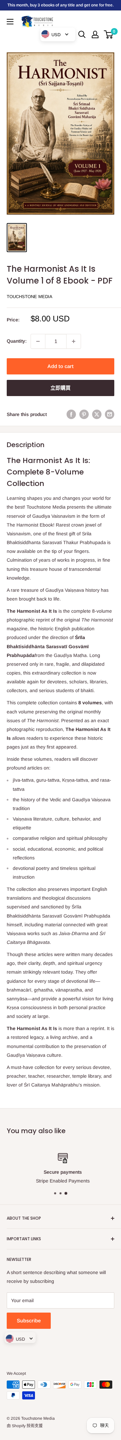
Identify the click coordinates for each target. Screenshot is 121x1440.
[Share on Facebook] (71, 414)
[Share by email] (109, 414)
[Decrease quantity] (38, 341)
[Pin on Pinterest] (84, 414)
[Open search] (82, 34)
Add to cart (60, 366)
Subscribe (29, 1320)
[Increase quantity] (74, 341)
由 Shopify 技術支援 (25, 1425)
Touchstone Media (29, 296)
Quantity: (17, 341)
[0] (109, 34)
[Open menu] (10, 21)
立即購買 (60, 388)
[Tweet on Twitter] (97, 414)
